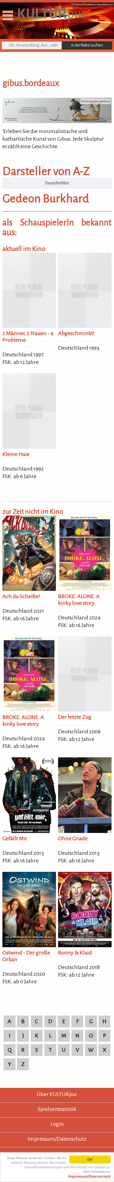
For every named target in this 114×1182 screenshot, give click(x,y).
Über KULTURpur (57, 1094)
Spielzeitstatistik (57, 1109)
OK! (90, 1159)
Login (57, 1124)
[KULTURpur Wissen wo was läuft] (54, 21)
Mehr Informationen (89, 1173)
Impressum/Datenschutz (57, 1139)
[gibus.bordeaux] (57, 121)
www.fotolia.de (105, 4)
